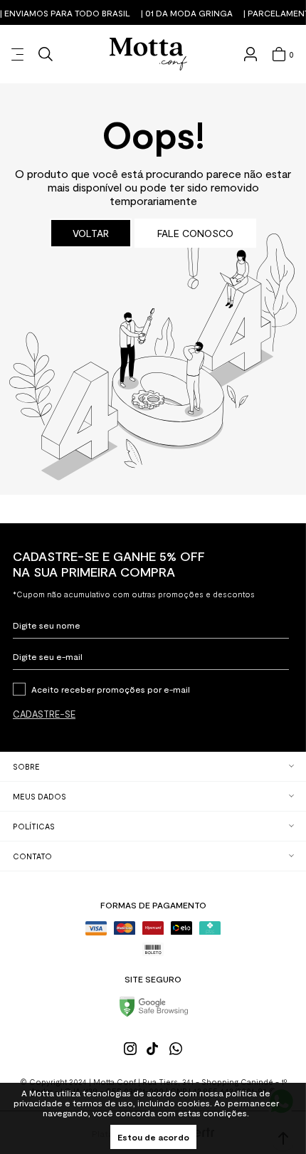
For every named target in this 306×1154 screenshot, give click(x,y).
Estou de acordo (153, 1137)
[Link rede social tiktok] (153, 1048)
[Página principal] (148, 54)
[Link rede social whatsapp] (175, 1048)
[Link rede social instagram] (130, 1048)
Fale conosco (195, 233)
